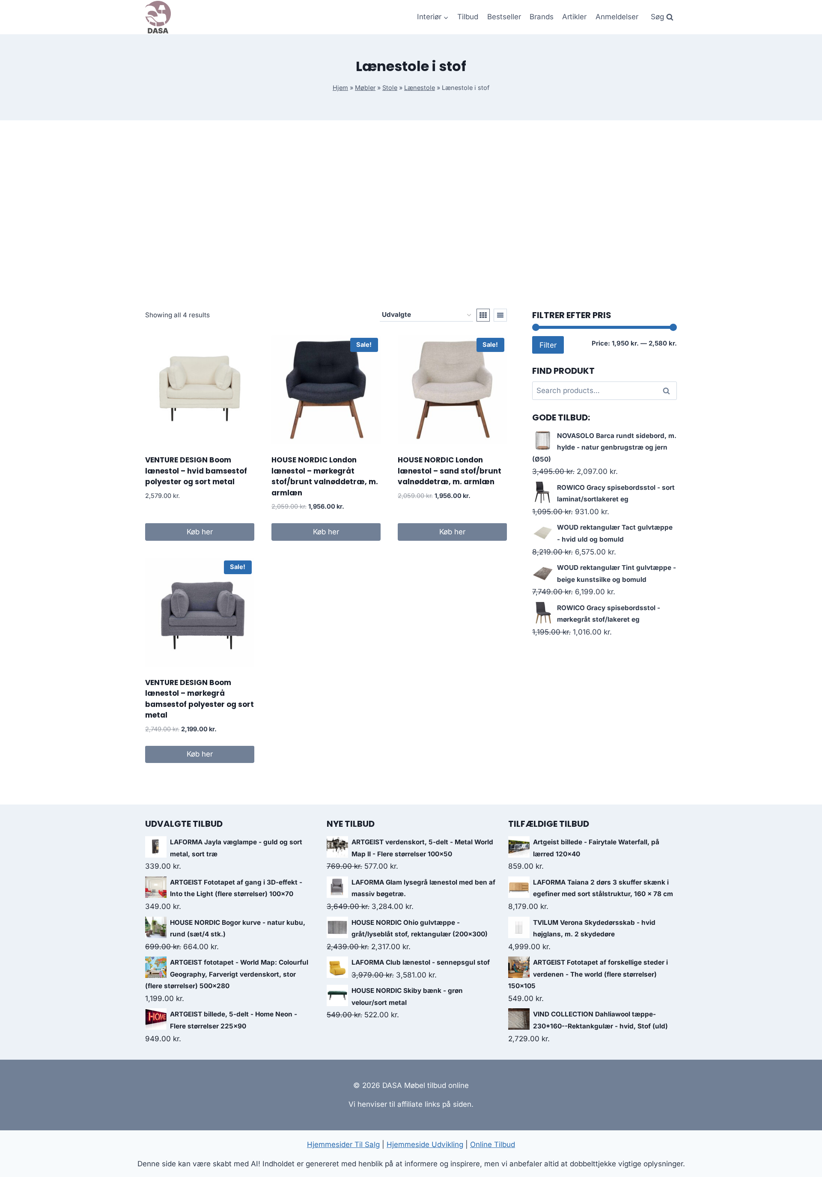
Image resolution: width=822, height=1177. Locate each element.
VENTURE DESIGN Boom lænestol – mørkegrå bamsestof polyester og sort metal (199, 699)
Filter (548, 344)
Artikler (574, 16)
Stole (389, 87)
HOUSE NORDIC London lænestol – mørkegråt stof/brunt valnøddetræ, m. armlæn (324, 476)
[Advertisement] (411, 214)
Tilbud (467, 16)
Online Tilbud (492, 1144)
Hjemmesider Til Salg (343, 1144)
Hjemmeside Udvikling (425, 1144)
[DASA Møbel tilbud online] (158, 17)
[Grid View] (483, 315)
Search (669, 391)
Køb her (200, 531)
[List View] (500, 315)
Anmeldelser (617, 16)
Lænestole (419, 87)
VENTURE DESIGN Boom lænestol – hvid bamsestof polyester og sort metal (196, 471)
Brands (542, 16)
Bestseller (504, 16)
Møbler (365, 87)
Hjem (340, 87)
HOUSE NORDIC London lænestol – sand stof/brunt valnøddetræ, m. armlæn (449, 471)
